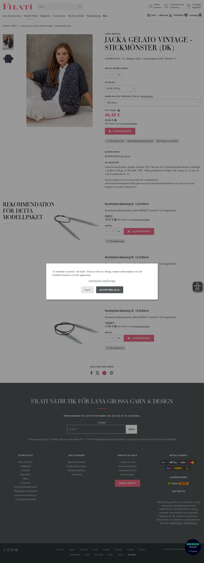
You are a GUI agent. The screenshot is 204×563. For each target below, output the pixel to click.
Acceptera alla (109, 290)
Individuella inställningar (102, 281)
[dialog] (102, 282)
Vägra (87, 290)
